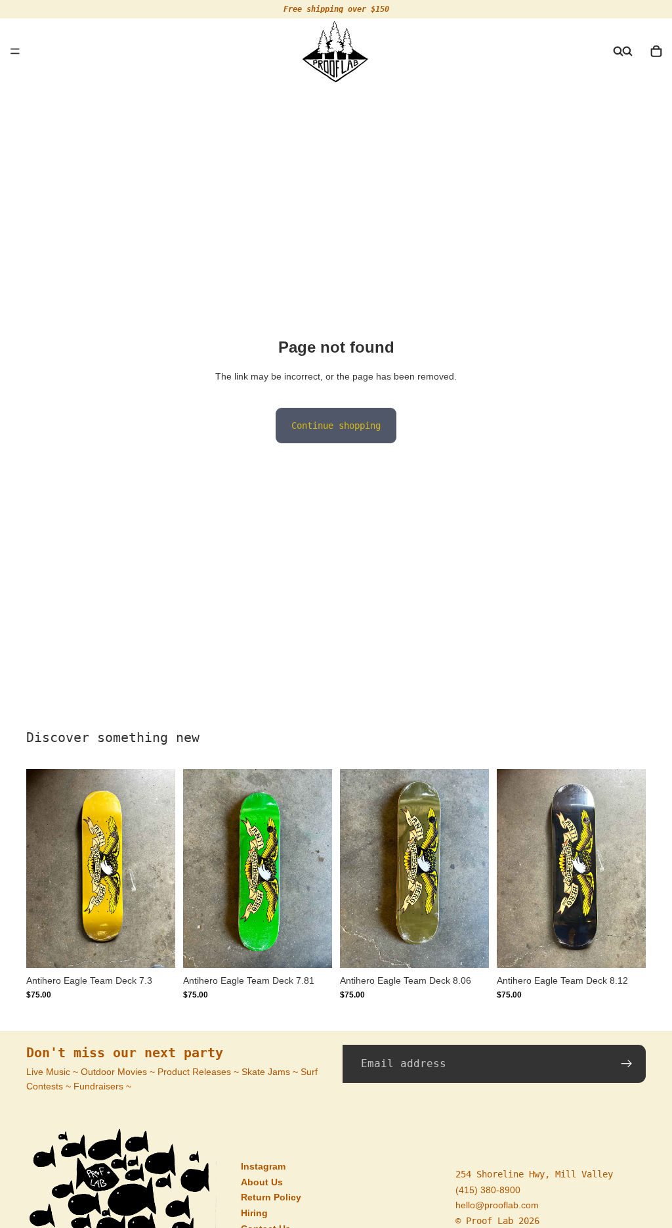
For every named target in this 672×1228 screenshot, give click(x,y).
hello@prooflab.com (497, 1205)
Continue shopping (336, 425)
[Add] (155, 947)
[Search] (618, 51)
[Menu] (15, 51)
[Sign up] (626, 1064)
